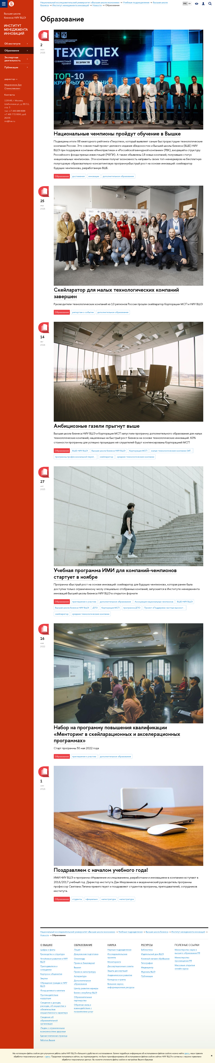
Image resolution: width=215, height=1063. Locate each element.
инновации (93, 176)
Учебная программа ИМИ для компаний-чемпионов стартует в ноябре (115, 573)
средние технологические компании (135, 456)
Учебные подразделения (130, 931)
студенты (77, 899)
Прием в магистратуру (85, 971)
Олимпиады (79, 958)
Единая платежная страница (53, 1035)
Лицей (77, 949)
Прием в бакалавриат (84, 963)
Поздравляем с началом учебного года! (101, 869)
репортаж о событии (83, 312)
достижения (78, 176)
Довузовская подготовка (86, 954)
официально (91, 899)
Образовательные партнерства (83, 999)
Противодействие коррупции (49, 997)
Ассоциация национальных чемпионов (154, 601)
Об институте (12, 43)
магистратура (108, 899)
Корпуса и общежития (51, 974)
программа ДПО (131, 607)
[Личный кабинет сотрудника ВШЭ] (203, 4)
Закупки (44, 978)
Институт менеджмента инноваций (188, 931)
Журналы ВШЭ (148, 971)
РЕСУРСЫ (147, 945)
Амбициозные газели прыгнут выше (97, 425)
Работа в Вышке (47, 1040)
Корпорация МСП (138, 450)
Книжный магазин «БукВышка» (155, 958)
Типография (147, 963)
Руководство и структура (52, 954)
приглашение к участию (84, 601)
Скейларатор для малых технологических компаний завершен (116, 293)
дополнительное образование (118, 176)
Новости (44, 935)
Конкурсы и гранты (117, 979)
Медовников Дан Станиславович (13, 86)
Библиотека (147, 949)
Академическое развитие (120, 975)
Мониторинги (114, 961)
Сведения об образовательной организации (49, 1020)
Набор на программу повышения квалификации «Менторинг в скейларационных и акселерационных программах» (117, 734)
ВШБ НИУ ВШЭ (80, 450)
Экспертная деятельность (12, 59)
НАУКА (112, 945)
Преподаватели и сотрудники (48, 968)
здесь (186, 1053)
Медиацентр (147, 967)
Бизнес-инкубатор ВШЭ (85, 992)
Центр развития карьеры (86, 988)
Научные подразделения (119, 949)
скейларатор (106, 456)
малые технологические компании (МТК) (172, 450)
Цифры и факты (47, 949)
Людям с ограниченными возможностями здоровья (53, 1030)
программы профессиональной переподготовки (76, 456)
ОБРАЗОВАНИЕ (83, 945)
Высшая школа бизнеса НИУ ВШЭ (15, 15)
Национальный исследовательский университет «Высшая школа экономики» (77, 931)
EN (189, 3)
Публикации (11, 67)
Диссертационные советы (121, 966)
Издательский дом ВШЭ (152, 954)
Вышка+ (77, 967)
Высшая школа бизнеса (157, 931)
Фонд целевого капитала (52, 990)
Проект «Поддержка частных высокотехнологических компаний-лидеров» (165, 607)
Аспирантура (80, 976)
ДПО (95, 607)
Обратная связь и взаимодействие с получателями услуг (83, 1008)
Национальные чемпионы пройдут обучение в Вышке (117, 133)
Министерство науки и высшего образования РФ (187, 951)
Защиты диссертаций (117, 970)
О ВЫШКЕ (46, 945)
